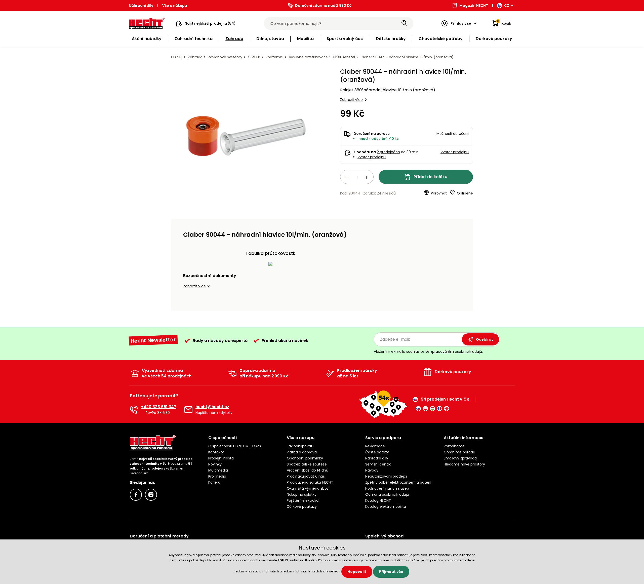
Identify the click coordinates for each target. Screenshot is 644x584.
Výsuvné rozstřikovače (308, 57)
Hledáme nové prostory (464, 464)
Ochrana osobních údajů (387, 494)
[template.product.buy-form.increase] (366, 177)
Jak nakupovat (299, 446)
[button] (206, 23)
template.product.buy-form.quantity (356, 177)
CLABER (254, 57)
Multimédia (218, 470)
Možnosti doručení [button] (452, 133)
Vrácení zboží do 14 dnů (307, 470)
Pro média (217, 476)
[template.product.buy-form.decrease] (347, 177)
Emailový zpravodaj (460, 458)
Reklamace (375, 446)
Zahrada (195, 57)
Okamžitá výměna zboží (308, 488)
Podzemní (274, 57)
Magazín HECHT (473, 5)
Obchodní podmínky (305, 458)
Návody (371, 470)
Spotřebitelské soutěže (307, 464)
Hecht (176, 57)
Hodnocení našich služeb (387, 488)
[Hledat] (404, 23)
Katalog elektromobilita (385, 506)
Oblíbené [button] (465, 193)
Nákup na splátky (301, 494)
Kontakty (216, 452)
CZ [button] (506, 5)
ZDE (280, 560)
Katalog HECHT (378, 500)
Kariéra (214, 482)
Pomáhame (454, 446)
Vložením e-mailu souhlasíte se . (428, 351)
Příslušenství (344, 57)
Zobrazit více (351, 99)
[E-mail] (188, 410)
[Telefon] (134, 410)
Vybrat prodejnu (371, 157)
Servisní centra (378, 464)
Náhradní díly (141, 5)
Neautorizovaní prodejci (386, 476)
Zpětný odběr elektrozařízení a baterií (398, 482)
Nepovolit (356, 571)
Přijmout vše (391, 571)
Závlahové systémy (225, 57)
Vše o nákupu (174, 5)
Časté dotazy (377, 452)
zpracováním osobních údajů (456, 351)
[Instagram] (151, 495)
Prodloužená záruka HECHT (310, 482)
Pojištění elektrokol (303, 500)
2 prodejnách (388, 151)
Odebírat (484, 339)
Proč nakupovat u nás (306, 476)
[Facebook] (136, 495)
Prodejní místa (221, 458)
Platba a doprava (302, 452)
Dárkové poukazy (302, 506)
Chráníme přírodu (459, 452)
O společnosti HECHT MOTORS (234, 446)
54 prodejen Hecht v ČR (445, 399)
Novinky (215, 464)
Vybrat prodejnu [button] (454, 151)
